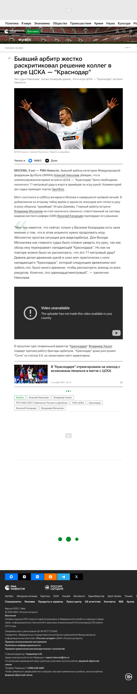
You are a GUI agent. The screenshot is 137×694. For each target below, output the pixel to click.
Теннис (129, 596)
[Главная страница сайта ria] (5, 31)
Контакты (109, 601)
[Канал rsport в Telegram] (63, 576)
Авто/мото (79, 596)
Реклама (30, 601)
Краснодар (95, 402)
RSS (121, 601)
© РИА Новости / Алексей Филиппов (31, 152)
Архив (130, 601)
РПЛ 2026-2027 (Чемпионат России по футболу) (41, 402)
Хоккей (66, 596)
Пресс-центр (74, 601)
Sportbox (58, 189)
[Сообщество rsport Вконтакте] (37, 576)
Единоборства (96, 596)
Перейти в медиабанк (60, 152)
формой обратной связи (18, 675)
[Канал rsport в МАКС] (11, 576)
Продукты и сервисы (50, 601)
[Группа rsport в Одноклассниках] (50, 576)
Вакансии (10, 615)
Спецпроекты (13, 601)
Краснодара (78, 346)
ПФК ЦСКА (78, 402)
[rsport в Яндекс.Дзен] (24, 576)
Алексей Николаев (66, 175)
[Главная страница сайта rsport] (22, 31)
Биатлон (45, 596)
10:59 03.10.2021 (14, 48)
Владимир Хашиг (100, 346)
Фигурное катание (27, 596)
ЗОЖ (56, 596)
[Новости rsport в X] (76, 576)
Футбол (20, 397)
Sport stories (114, 596)
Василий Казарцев (70, 216)
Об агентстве (93, 601)
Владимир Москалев (28, 211)
